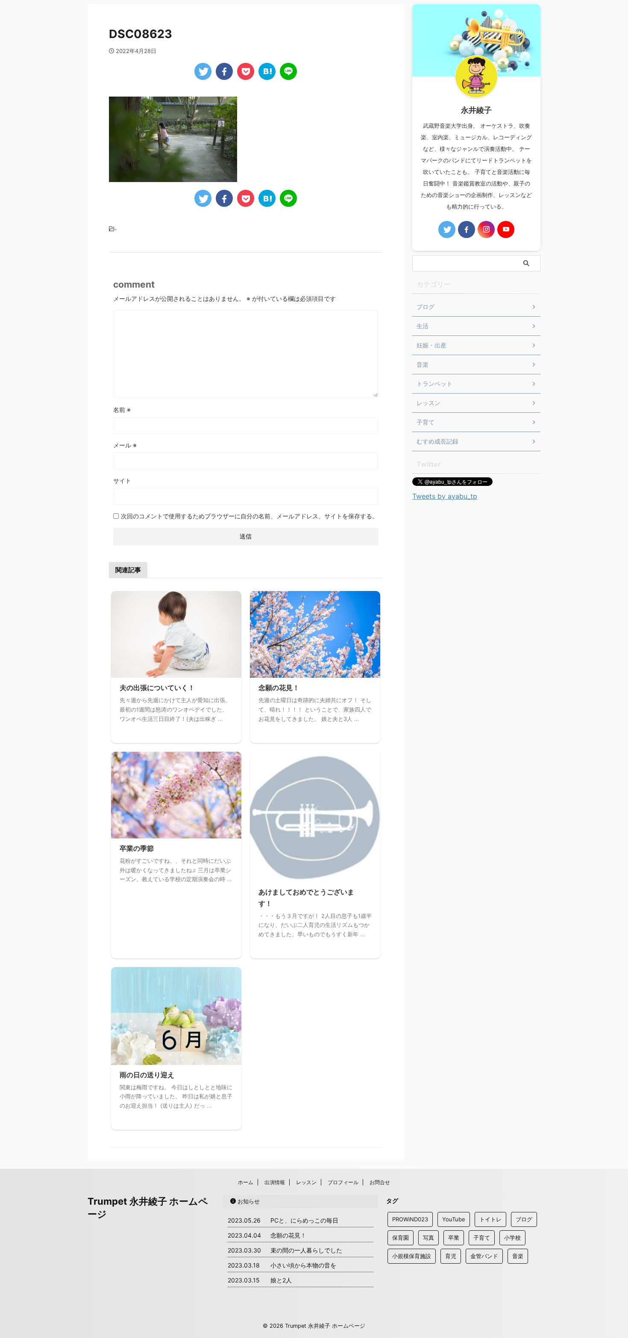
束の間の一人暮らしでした (306, 1250)
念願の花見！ (278, 687)
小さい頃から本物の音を (303, 1265)
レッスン (306, 1182)
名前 (122, 409)
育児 (450, 1256)
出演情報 (274, 1182)
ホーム (245, 1182)
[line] (288, 71)
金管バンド (484, 1256)
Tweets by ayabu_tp (444, 496)
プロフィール (343, 1182)
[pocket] (245, 71)
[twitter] (202, 71)
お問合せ (380, 1182)
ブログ (524, 1219)
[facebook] (224, 71)
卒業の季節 (137, 848)
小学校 (512, 1237)
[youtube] (505, 229)
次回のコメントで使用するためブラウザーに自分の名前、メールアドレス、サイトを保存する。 (249, 516)
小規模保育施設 (411, 1256)
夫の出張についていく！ (157, 687)
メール (125, 445)
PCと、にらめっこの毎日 (304, 1220)
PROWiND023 (410, 1219)
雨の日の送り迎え (147, 1074)
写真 (428, 1237)
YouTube (453, 1219)
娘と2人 (281, 1280)
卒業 (453, 1237)
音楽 (517, 1256)
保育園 (400, 1237)
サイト (122, 480)
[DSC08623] (267, 71)
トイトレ (490, 1219)
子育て (481, 1237)
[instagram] (486, 229)
